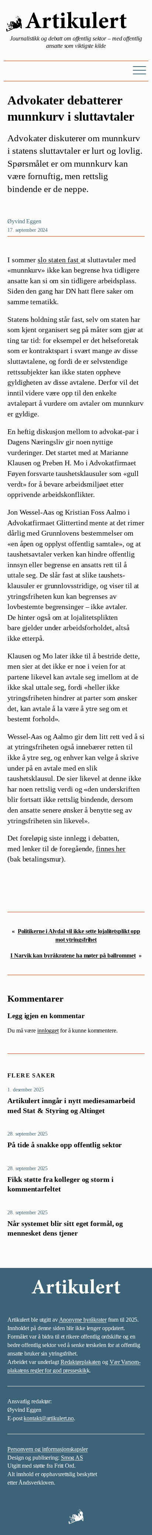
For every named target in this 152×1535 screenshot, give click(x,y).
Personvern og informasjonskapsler (47, 1449)
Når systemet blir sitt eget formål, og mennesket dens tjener (65, 1228)
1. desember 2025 (25, 1089)
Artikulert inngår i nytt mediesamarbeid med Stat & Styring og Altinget (71, 1106)
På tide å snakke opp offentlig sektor (64, 1145)
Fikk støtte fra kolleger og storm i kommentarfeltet (60, 1184)
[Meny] (139, 70)
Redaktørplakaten (81, 1361)
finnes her (110, 849)
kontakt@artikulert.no (49, 1418)
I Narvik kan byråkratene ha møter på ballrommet (72, 955)
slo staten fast (59, 260)
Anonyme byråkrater (83, 1319)
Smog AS (72, 1457)
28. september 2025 (27, 1134)
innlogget (48, 1030)
